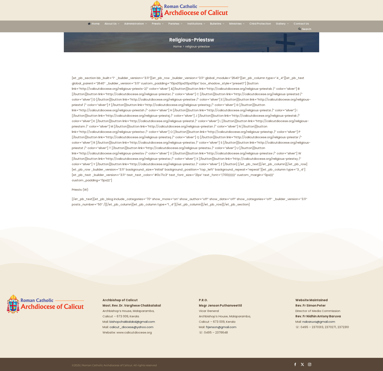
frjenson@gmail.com (221, 327)
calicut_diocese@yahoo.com (131, 327)
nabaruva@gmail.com (318, 322)
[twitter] (302, 364)
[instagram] (309, 364)
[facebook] (295, 364)
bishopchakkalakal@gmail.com (132, 322)
